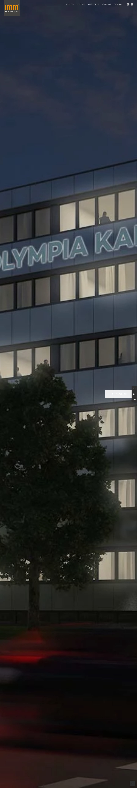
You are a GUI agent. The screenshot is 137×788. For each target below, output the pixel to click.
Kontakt (118, 4)
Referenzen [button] (93, 4)
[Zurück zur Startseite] (12, 8)
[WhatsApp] (134, 394)
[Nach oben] (132, 783)
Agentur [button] (70, 4)
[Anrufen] (134, 388)
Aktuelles (106, 4)
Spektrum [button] (81, 4)
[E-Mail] (134, 399)
